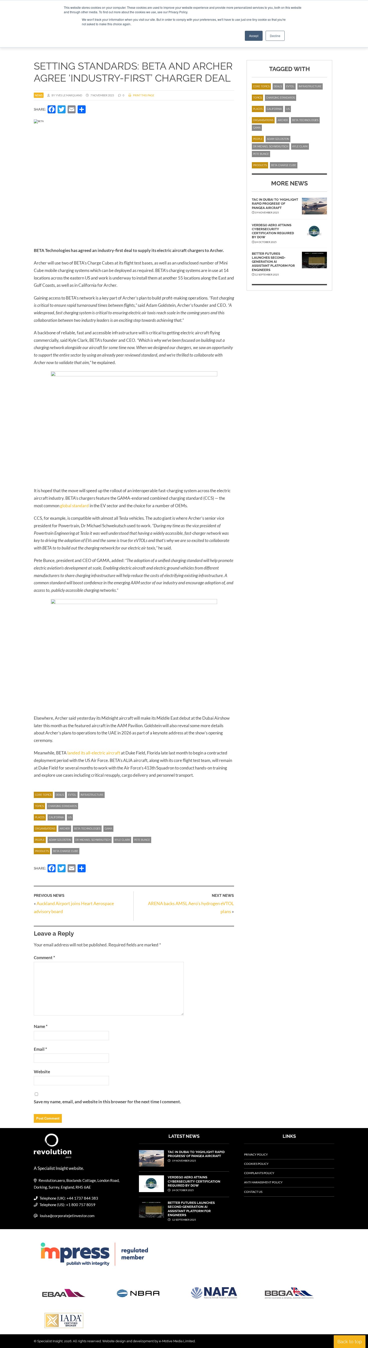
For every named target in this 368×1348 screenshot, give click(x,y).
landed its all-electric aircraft (93, 752)
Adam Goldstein (60, 840)
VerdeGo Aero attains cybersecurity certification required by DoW (273, 231)
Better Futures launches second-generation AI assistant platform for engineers (273, 262)
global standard (74, 505)
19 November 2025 (183, 1160)
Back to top (349, 1341)
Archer (65, 828)
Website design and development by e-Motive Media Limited (148, 1341)
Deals (60, 794)
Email (40, 1049)
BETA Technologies (87, 828)
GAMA (108, 828)
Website (42, 1071)
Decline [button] (275, 36)
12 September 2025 (183, 1219)
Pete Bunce (142, 840)
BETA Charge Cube (65, 851)
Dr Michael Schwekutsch (92, 840)
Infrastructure (92, 794)
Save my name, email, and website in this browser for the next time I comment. (107, 1101)
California (56, 817)
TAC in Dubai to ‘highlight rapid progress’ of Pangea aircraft (275, 204)
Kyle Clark (122, 840)
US (70, 817)
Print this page (143, 95)
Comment (44, 957)
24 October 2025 (182, 1190)
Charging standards (62, 806)
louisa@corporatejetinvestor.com (67, 1215)
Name (41, 1026)
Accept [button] (253, 36)
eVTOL (72, 794)
